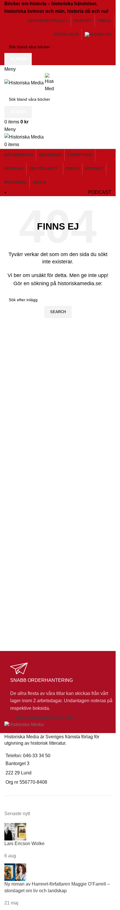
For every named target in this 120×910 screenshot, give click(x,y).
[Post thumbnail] (15, 831)
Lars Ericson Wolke (24, 843)
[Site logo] (24, 82)
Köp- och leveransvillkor (44, 718)
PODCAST (99, 192)
